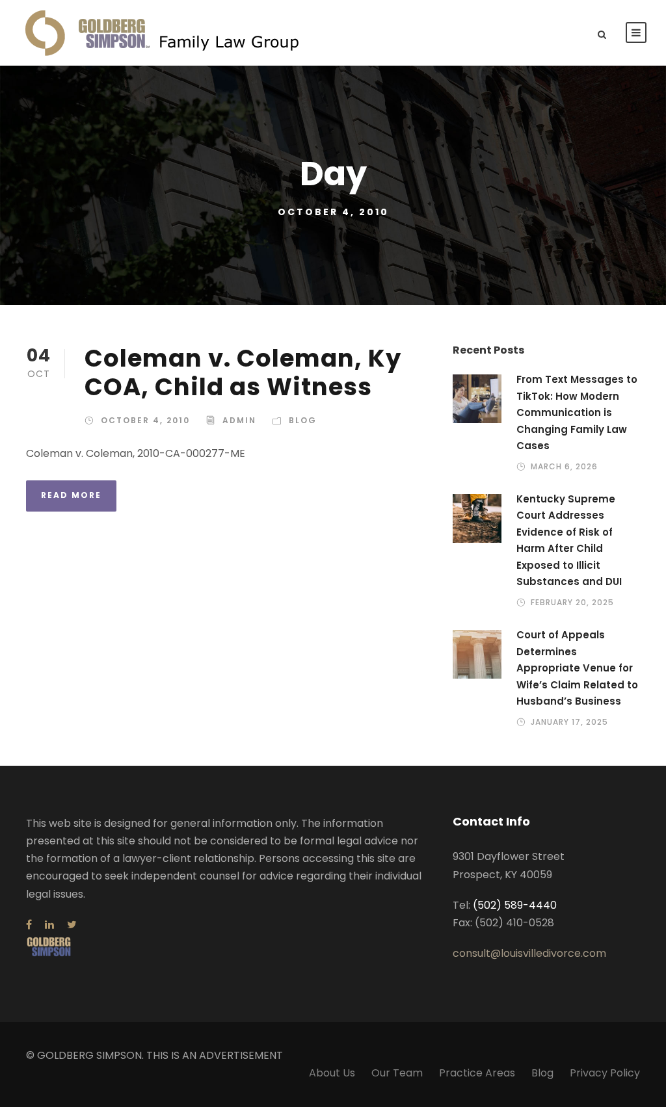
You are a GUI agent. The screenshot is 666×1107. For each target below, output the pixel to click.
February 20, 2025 (572, 602)
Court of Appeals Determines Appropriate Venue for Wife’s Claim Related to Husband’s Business (577, 668)
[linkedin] (49, 924)
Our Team (397, 1072)
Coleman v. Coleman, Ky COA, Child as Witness (243, 372)
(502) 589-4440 (515, 905)
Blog (303, 420)
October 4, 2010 (145, 420)
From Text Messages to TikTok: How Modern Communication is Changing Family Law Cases (576, 412)
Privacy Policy (605, 1072)
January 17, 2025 (569, 721)
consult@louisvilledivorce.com (529, 953)
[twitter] (72, 924)
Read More (71, 495)
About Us (332, 1072)
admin (239, 420)
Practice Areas (477, 1072)
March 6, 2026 (564, 466)
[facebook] (29, 924)
